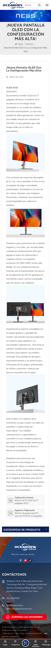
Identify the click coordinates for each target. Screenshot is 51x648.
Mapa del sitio (8, 633)
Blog (22, 633)
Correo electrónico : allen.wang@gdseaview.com (19, 607)
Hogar (20, 44)
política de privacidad (34, 633)
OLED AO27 (12, 87)
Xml (16, 633)
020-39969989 (13, 598)
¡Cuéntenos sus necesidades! (26, 617)
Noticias (29, 44)
